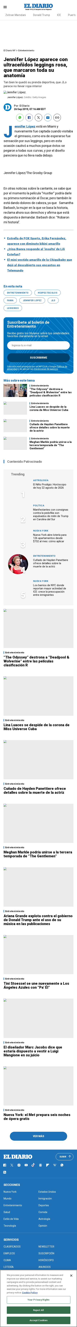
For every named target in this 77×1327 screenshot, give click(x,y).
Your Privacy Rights (38, 1299)
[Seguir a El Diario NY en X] (11, 1165)
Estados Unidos (47, 1191)
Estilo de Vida (11, 1218)
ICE (59, 15)
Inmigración (45, 1198)
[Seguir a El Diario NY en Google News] (40, 1165)
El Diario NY (9, 50)
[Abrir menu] (5, 7)
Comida (42, 1212)
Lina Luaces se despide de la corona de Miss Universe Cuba (49, 408)
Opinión (42, 1225)
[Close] (71, 1275)
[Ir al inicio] (18, 1156)
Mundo (7, 1198)
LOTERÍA (9, 1267)
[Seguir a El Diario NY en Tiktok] (33, 1165)
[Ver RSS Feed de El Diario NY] (4, 1172)
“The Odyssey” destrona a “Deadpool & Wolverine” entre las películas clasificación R (51, 392)
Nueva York (40, 530)
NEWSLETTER (46, 1246)
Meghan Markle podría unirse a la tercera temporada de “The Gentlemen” (51, 445)
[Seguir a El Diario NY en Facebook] (4, 1165)
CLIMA (7, 1260)
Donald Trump (41, 15)
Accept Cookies (39, 1320)
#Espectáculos (47, 293)
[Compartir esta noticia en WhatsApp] (20, 117)
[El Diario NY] (38, 7)
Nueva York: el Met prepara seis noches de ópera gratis (37, 1117)
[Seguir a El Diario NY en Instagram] (19, 1165)
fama (10, 300)
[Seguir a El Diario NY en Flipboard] (47, 1165)
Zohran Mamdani (15, 15)
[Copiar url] (57, 117)
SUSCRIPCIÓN (46, 1253)
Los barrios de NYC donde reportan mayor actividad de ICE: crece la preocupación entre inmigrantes (49, 590)
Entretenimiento (26, 50)
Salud (7, 1212)
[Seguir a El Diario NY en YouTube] (26, 1165)
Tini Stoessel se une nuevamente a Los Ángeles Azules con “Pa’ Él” (36, 985)
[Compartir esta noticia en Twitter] (38, 117)
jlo (53, 300)
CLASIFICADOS (12, 1246)
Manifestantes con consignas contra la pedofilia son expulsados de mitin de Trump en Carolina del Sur (50, 514)
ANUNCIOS (44, 1267)
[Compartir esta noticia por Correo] (48, 117)
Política (38, 505)
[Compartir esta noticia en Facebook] (29, 117)
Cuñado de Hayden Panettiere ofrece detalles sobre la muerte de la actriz (50, 427)
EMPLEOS (9, 1253)
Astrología (40, 480)
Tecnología (10, 1225)
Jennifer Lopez (32, 300)
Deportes (43, 1205)
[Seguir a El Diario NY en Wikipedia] (54, 1165)
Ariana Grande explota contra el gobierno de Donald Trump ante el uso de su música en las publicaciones (38, 920)
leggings (13, 308)
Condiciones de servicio (46, 369)
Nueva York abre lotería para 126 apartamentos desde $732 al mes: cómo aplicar (49, 538)
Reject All (38, 1310)
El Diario (25, 105)
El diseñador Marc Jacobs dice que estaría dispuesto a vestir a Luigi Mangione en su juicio (33, 1051)
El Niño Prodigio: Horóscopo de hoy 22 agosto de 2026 (49, 486)
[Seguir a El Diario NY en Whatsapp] (62, 1165)
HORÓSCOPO (46, 1260)
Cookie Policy (30, 1292)
